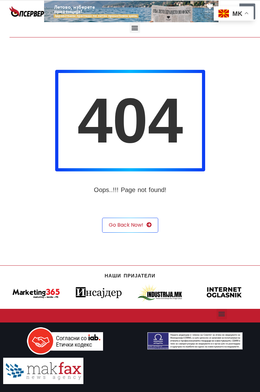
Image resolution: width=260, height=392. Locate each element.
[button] (135, 28)
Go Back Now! (126, 225)
